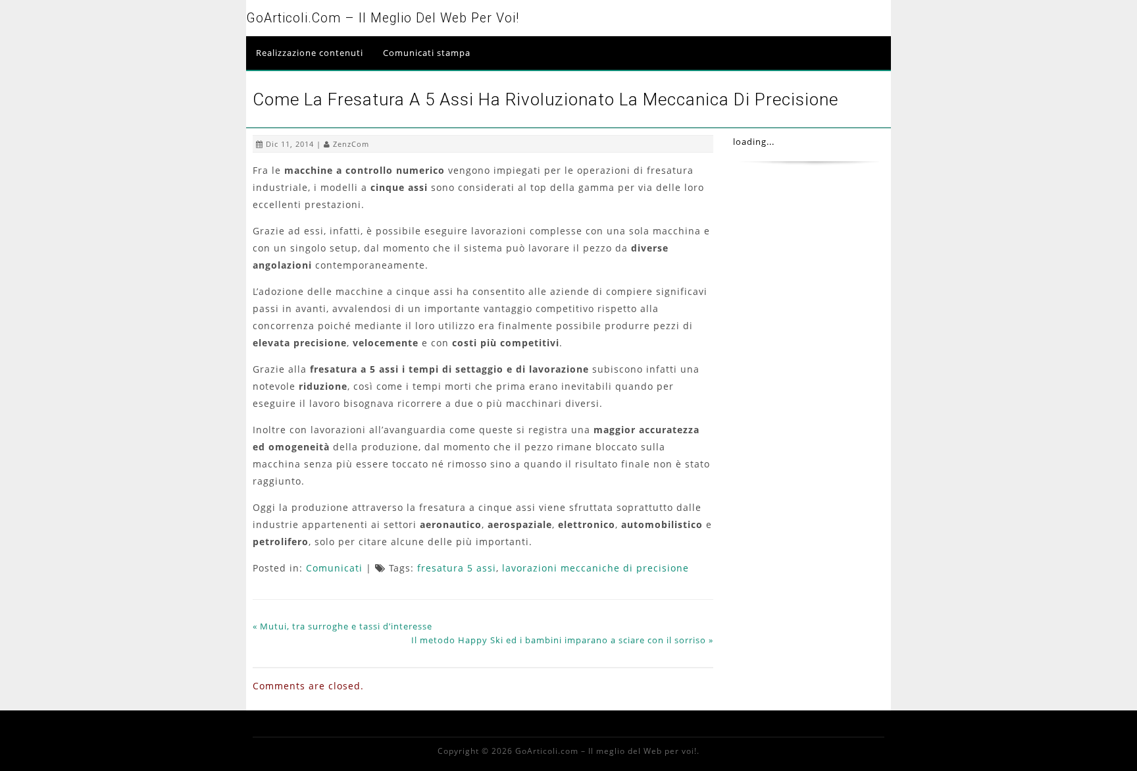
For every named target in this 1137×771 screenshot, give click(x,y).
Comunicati (334, 568)
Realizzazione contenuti (309, 53)
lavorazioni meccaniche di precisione (595, 568)
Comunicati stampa (426, 53)
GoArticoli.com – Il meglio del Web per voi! (382, 18)
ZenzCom (351, 144)
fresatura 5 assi (456, 568)
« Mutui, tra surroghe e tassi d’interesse (342, 626)
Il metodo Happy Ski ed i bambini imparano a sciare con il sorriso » (562, 640)
